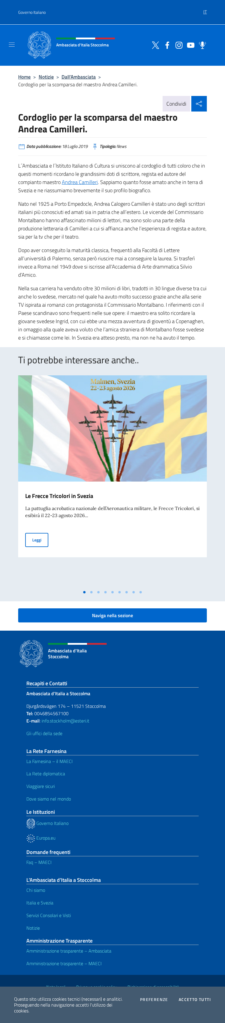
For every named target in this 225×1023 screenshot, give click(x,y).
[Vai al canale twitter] (154, 44)
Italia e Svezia (39, 902)
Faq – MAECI (39, 862)
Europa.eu (45, 837)
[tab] (84, 592)
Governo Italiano (32, 12)
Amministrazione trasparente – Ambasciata (68, 950)
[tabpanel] (112, 481)
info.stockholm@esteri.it (64, 720)
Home (24, 76)
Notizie (46, 76)
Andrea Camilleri (80, 182)
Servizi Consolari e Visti (48, 915)
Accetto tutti (195, 999)
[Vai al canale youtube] (189, 44)
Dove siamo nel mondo (48, 798)
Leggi (40, 539)
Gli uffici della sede (44, 733)
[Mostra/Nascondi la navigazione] (11, 44)
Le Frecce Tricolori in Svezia (59, 495)
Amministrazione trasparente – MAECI (64, 963)
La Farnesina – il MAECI (49, 761)
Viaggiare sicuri (40, 786)
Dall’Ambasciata (79, 76)
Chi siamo (35, 890)
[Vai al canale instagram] (177, 44)
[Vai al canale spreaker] (201, 44)
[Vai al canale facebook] (166, 44)
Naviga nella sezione (112, 615)
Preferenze (154, 999)
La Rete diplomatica (45, 773)
